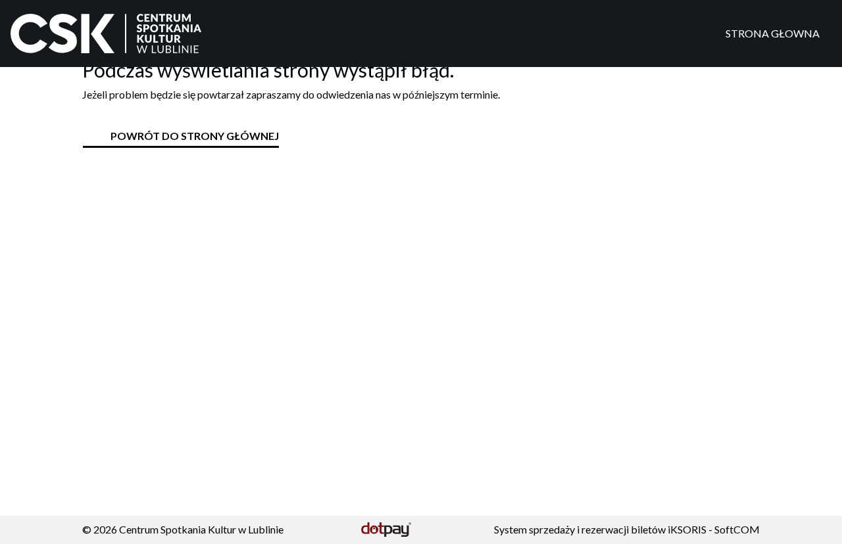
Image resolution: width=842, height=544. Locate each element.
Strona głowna (773, 33)
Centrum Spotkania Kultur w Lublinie (201, 529)
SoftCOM (737, 529)
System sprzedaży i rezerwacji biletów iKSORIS (600, 529)
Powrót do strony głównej (195, 135)
